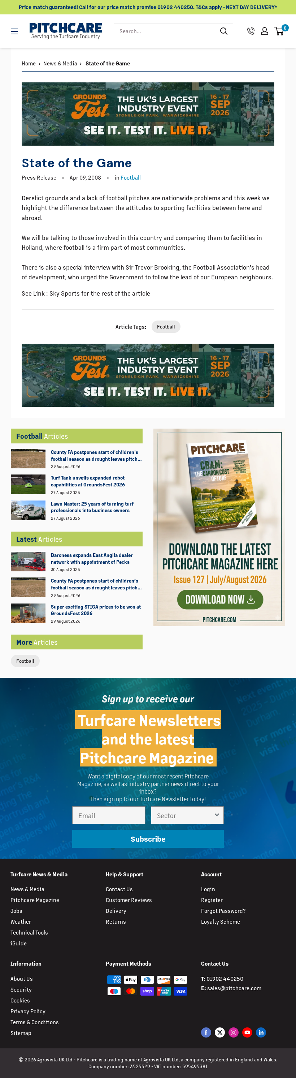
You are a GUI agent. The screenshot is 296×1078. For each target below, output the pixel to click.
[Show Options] (217, 815)
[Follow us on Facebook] (206, 1032)
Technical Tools (29, 932)
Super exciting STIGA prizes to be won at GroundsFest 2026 (96, 610)
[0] (279, 31)
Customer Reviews (129, 899)
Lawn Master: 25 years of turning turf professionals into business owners (92, 507)
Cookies (20, 1000)
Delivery (116, 910)
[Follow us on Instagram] (233, 1032)
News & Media (60, 63)
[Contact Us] (250, 31)
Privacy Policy (27, 1011)
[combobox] (164, 31)
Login (208, 888)
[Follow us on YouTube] (247, 1032)
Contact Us (119, 888)
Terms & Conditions (34, 1021)
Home (29, 63)
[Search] (224, 31)
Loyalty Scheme (220, 921)
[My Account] (264, 31)
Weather (20, 921)
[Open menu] (14, 31)
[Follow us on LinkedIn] (261, 1032)
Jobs (16, 910)
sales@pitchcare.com (234, 987)
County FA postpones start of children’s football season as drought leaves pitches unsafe (97, 456)
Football (25, 661)
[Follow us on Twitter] (220, 1032)
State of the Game (107, 63)
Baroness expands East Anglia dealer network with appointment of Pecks (92, 558)
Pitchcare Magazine (34, 899)
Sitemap (20, 1032)
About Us (21, 978)
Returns (116, 921)
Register (212, 899)
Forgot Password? (223, 910)
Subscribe (148, 838)
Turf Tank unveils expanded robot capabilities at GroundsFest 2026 (88, 481)
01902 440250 (224, 978)
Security (21, 989)
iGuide (18, 943)
